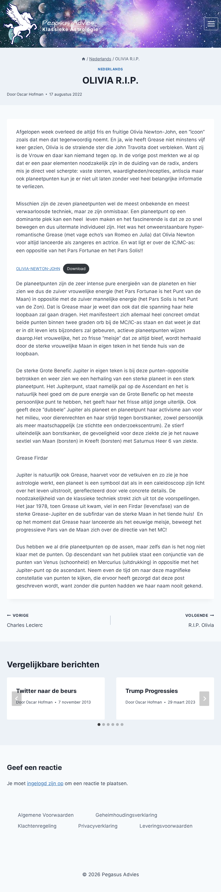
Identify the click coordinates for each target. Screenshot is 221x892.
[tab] (99, 724)
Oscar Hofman (30, 94)
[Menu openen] (211, 24)
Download (76, 268)
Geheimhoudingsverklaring (126, 815)
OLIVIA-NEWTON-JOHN (38, 268)
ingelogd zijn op (45, 783)
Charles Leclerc (25, 620)
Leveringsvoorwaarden (166, 826)
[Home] (83, 58)
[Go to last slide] (17, 698)
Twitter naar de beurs (46, 690)
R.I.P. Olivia (199, 620)
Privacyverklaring (97, 826)
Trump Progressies (151, 690)
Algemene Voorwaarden (46, 815)
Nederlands (110, 69)
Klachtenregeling (37, 826)
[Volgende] (204, 698)
